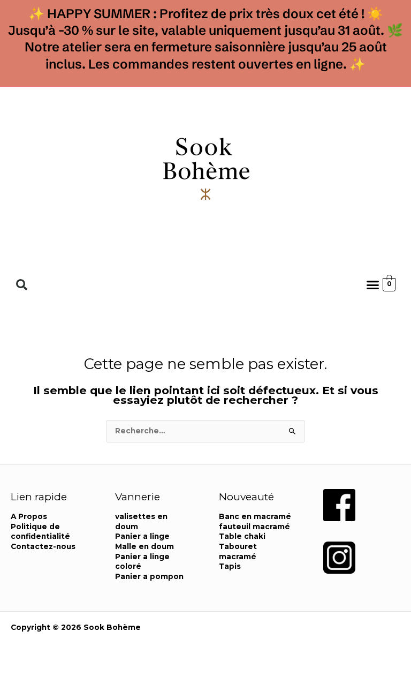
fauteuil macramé (254, 526)
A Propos (29, 516)
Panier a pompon (149, 576)
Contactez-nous (43, 546)
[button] (22, 285)
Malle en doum (144, 546)
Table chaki (242, 536)
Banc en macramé (255, 516)
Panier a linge (142, 536)
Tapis (230, 566)
